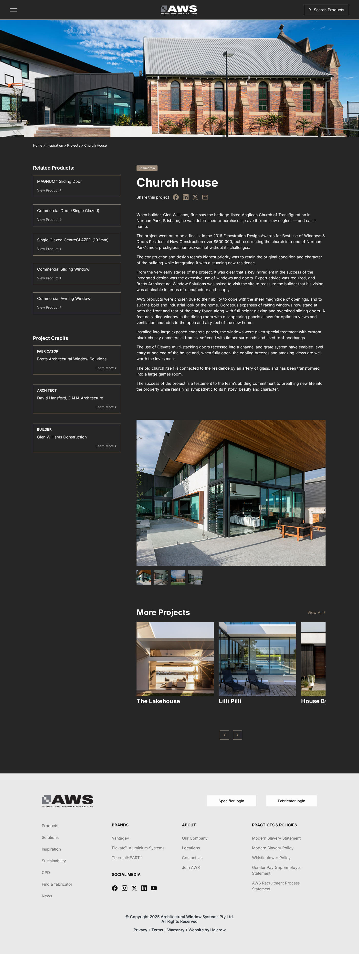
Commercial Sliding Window (63, 269)
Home (37, 145)
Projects (73, 145)
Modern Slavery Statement (276, 838)
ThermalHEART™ (127, 857)
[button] (326, 9)
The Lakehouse (158, 701)
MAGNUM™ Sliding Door (59, 181)
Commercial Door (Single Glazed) (68, 210)
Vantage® (120, 838)
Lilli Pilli (230, 701)
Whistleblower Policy (271, 857)
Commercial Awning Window (63, 298)
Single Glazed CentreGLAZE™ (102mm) (73, 239)
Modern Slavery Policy (273, 847)
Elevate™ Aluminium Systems (138, 847)
